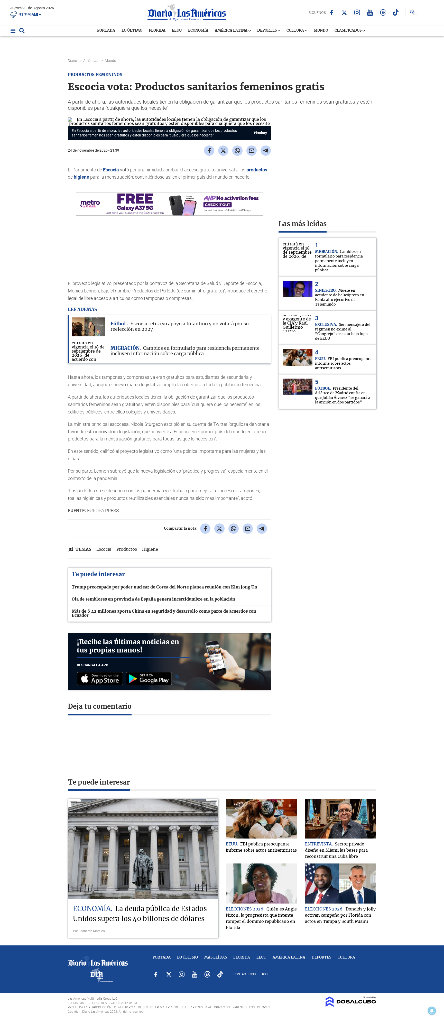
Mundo (321, 30)
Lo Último (132, 30)
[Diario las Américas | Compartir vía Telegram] (266, 150)
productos (256, 169)
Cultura (295, 30)
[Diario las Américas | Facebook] (331, 12)
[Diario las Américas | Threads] (383, 12)
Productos (126, 549)
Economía (198, 30)
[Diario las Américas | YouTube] (370, 12)
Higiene (150, 549)
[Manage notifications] (432, 1011)
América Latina (231, 30)
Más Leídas (215, 957)
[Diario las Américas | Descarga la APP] (101, 679)
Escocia (111, 169)
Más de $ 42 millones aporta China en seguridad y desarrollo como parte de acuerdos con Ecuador (164, 613)
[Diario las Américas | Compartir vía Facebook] (209, 150)
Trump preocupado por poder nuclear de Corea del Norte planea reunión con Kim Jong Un (164, 587)
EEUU (177, 30)
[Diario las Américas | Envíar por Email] (251, 150)
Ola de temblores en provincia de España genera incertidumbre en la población (153, 599)
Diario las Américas (83, 61)
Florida (157, 30)
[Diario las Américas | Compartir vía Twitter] (223, 150)
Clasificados (348, 30)
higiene (81, 177)
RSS (264, 974)
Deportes (267, 30)
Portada (106, 30)
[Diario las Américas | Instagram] (357, 12)
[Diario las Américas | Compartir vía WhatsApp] (237, 150)
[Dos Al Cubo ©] (351, 1005)
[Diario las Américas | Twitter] (344, 12)
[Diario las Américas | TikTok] (396, 12)
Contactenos (245, 974)
